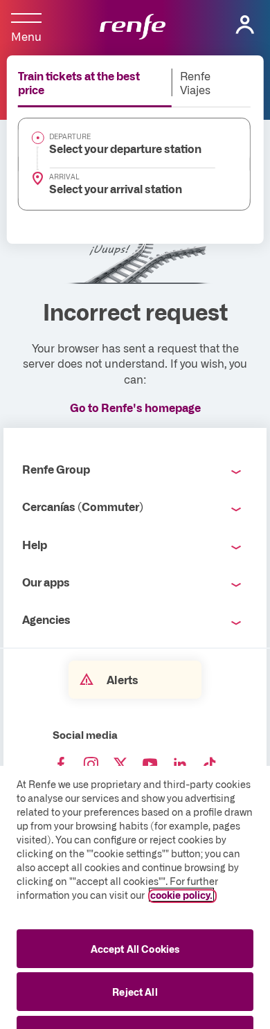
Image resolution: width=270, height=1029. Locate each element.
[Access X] (120, 764)
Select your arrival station (115, 188)
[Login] (245, 25)
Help (34, 544)
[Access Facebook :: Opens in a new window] (61, 764)
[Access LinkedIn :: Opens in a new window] (180, 764)
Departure (70, 136)
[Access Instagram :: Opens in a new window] (90, 764)
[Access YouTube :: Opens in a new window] (150, 764)
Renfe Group (56, 469)
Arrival (64, 176)
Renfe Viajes (195, 82)
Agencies (46, 619)
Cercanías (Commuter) (82, 506)
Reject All (134, 991)
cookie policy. (181, 894)
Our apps (46, 582)
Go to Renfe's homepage (135, 407)
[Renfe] (132, 27)
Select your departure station (125, 148)
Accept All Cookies (135, 948)
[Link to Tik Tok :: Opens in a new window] (209, 764)
